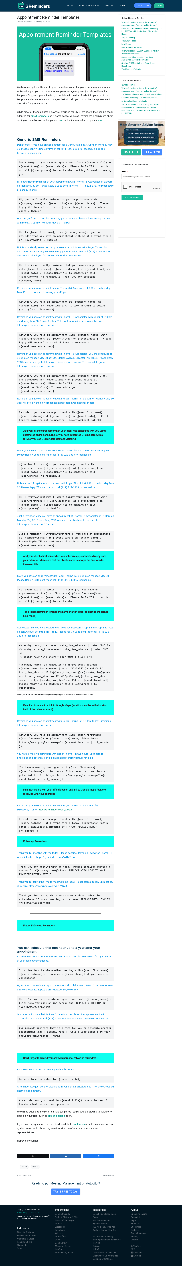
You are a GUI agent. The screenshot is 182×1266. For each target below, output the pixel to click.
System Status (100, 1223)
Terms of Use (35, 1213)
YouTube (137, 1246)
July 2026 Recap (128, 37)
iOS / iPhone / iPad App (104, 1227)
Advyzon (59, 1233)
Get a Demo (152, 152)
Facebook (138, 1252)
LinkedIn (137, 1255)
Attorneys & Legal (25, 1238)
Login (159, 6)
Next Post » (108, 1175)
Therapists (22, 1245)
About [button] (124, 6)
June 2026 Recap (129, 41)
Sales (19, 1248)
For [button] (68, 6)
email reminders (40, 115)
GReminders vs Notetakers (105, 1255)
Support (96, 1217)
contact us (79, 1124)
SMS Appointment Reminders (107, 1239)
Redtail (58, 1223)
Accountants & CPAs (26, 1235)
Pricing (110, 6)
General (24, 1167)
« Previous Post (24, 1175)
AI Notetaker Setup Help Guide (134, 101)
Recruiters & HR (24, 1242)
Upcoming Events (139, 1214)
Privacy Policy (22, 1213)
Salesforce (60, 1230)
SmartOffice (60, 1236)
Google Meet (61, 1243)
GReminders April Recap (132, 47)
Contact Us (136, 1217)
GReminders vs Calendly (104, 1252)
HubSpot (59, 1249)
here (60, 120)
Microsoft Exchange (64, 1220)
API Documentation (102, 1220)
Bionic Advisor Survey (103, 1236)
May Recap (126, 44)
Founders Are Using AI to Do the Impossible (139, 98)
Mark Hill (46, 22)
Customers (136, 1227)
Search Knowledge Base (104, 1214)
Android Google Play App (104, 1230)
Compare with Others (103, 1259)
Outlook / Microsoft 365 (66, 1217)
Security (135, 1236)
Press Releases (138, 1233)
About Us (135, 1223)
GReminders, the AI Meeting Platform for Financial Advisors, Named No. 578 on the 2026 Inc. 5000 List (141, 110)
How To (35, 1167)
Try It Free (142, 6)
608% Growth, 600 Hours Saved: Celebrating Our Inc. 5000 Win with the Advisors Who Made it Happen (142, 31)
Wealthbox (60, 1227)
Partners (135, 1230)
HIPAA (96, 1249)
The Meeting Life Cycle (131, 69)
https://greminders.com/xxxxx (55, 809)
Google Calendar (62, 1214)
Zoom (57, 1239)
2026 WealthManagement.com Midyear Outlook (142, 94)
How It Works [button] (88, 6)
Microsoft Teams (63, 1246)
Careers (134, 1239)
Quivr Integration (129, 85)
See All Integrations (64, 1252)
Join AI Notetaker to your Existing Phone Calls (140, 104)
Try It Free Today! (65, 1191)
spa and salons (56, 1115)
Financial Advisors (25, 1232)
